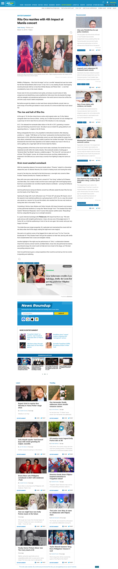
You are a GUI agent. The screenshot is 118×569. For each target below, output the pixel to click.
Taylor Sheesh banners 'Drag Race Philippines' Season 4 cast (60, 549)
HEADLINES (27, 5)
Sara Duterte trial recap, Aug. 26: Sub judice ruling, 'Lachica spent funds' (88, 180)
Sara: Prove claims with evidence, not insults (85, 105)
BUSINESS (52, 5)
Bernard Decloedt (55, 517)
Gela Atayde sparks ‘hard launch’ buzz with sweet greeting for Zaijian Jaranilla (30, 442)
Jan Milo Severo (54, 409)
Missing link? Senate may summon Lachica (86, 141)
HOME (21, 5)
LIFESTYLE (76, 5)
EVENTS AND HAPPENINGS (90, 8)
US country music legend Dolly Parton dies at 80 (61, 439)
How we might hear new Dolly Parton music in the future (29, 513)
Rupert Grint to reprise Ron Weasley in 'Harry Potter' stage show (30, 406)
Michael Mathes (54, 443)
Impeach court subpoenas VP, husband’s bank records (87, 69)
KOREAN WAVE (102, 8)
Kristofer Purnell (54, 481)
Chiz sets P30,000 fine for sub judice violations (87, 31)
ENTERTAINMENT (67, 5)
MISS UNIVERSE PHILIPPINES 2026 (51, 8)
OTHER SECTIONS (98, 5)
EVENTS (82, 5)
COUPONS (89, 5)
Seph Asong (21, 27)
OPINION (34, 5)
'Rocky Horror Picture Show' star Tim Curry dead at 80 (30, 549)
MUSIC (114, 8)
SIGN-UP (61, 313)
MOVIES (109, 8)
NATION (40, 5)
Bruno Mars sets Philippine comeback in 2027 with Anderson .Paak (31, 478)
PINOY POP (78, 8)
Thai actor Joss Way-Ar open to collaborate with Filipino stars (61, 513)
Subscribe (113, 2)
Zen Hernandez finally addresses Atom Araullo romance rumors (59, 404)
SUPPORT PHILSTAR (110, 5)
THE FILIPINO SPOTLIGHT (67, 8)
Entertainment (24, 16)
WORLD (46, 5)
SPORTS (58, 5)
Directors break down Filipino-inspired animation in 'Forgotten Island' (61, 477)
